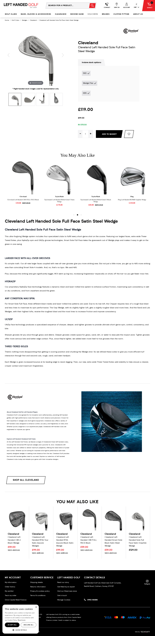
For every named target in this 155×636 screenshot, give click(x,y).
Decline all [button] (28, 625)
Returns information (38, 587)
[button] (20, 630)
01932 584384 (92, 600)
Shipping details (36, 582)
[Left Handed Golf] (21, 5)
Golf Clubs (11, 14)
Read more (22, 620)
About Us (138, 14)
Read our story (63, 582)
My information (10, 582)
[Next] (63, 55)
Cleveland (33, 20)
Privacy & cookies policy (40, 591)
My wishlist (9, 591)
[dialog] (20, 619)
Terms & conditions (38, 595)
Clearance (60, 14)
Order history (10, 587)
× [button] (36, 607)
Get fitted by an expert (66, 587)
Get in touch (62, 595)
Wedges (24, 20)
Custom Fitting (121, 14)
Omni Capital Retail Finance (15, 600)
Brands (106, 14)
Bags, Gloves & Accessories (36, 14)
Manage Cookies (63, 600)
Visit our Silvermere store (67, 591)
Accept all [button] (12, 625)
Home (7, 20)
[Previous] (8, 55)
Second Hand (77, 14)
